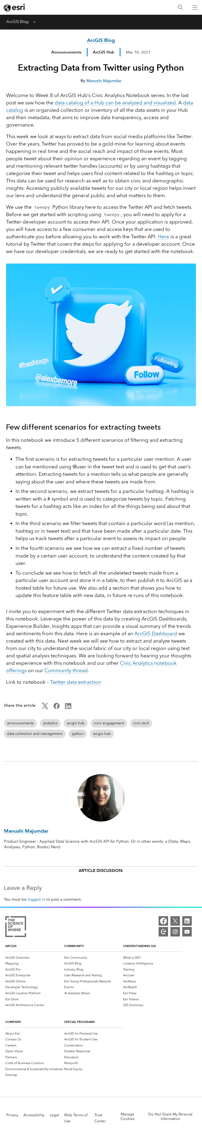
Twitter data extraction (75, 682)
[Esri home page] (15, 7)
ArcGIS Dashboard (155, 633)
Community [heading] (74, 946)
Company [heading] (13, 1022)
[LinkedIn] (187, 921)
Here (163, 237)
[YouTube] (187, 931)
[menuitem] (34, 957)
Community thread (66, 670)
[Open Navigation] (194, 7)
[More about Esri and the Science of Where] (15, 927)
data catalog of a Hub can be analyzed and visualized (115, 103)
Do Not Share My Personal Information (170, 1116)
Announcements (66, 52)
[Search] (180, 7)
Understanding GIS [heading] (139, 946)
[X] (175, 921)
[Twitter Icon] (45, 707)
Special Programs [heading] (79, 1022)
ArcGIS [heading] (11, 946)
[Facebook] (163, 921)
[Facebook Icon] (56, 707)
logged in (36, 899)
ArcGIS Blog (17, 21)
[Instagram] (175, 931)
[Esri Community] (163, 931)
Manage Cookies (127, 1116)
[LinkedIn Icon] (68, 707)
